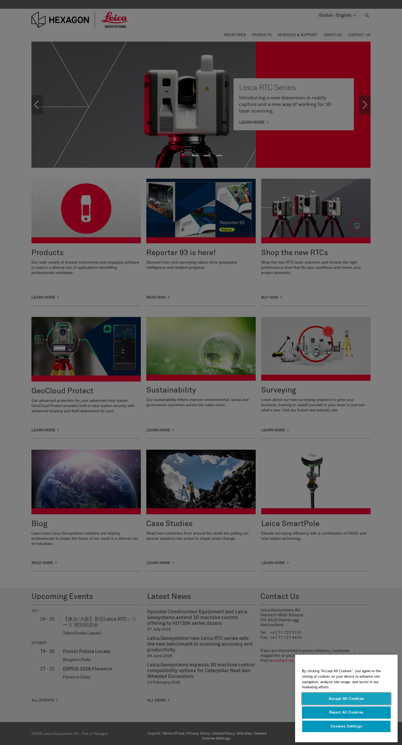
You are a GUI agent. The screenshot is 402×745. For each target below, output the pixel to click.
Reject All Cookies (346, 712)
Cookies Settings (346, 726)
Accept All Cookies (346, 699)
